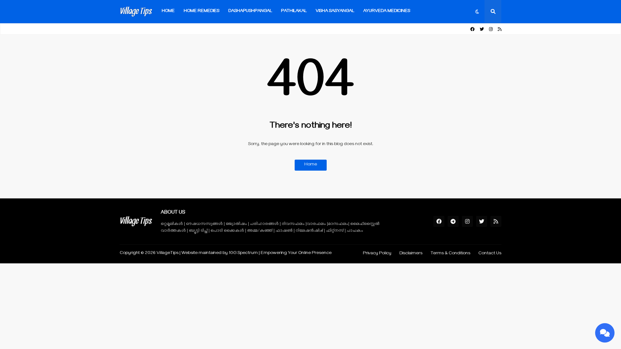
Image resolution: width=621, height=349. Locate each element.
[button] (477, 11)
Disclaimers (410, 254)
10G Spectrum (243, 253)
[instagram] (491, 30)
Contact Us (489, 254)
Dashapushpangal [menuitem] (250, 11)
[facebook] (472, 30)
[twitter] (482, 30)
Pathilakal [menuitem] (294, 11)
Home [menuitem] (168, 11)
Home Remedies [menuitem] (201, 11)
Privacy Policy (377, 254)
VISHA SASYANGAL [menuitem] (335, 11)
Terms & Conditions (450, 254)
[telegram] (453, 221)
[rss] (499, 30)
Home (310, 165)
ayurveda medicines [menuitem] (386, 11)
